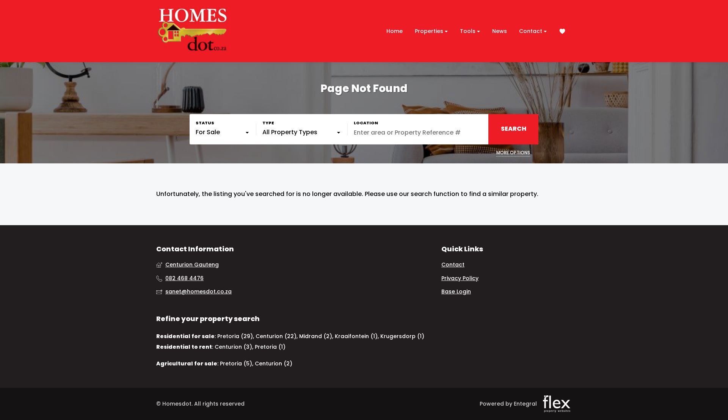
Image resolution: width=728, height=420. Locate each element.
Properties (430, 31)
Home (394, 31)
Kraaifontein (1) (356, 336)
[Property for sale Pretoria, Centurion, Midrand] (192, 31)
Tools (468, 31)
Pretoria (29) (235, 336)
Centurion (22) (276, 336)
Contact (531, 31)
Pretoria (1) (270, 347)
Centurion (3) (233, 347)
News (499, 31)
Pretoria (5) (236, 363)
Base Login (456, 291)
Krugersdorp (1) (402, 336)
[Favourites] (562, 31)
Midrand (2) (315, 336)
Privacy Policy (460, 278)
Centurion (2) (273, 363)
